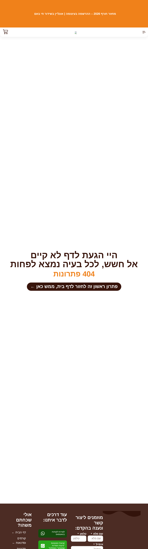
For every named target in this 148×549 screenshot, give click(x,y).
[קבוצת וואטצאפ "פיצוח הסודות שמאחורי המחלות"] (43, 546)
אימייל (99, 544)
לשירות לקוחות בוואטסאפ (58, 533)
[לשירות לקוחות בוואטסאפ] (43, 533)
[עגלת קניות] (5, 31)
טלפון (82, 534)
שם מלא (97, 534)
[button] (144, 32)
